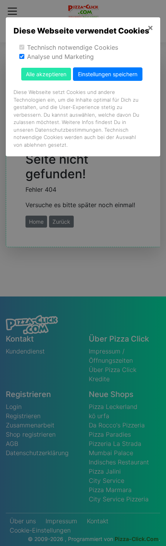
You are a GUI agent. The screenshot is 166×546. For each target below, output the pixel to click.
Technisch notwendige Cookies (72, 47)
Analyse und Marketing (60, 56)
